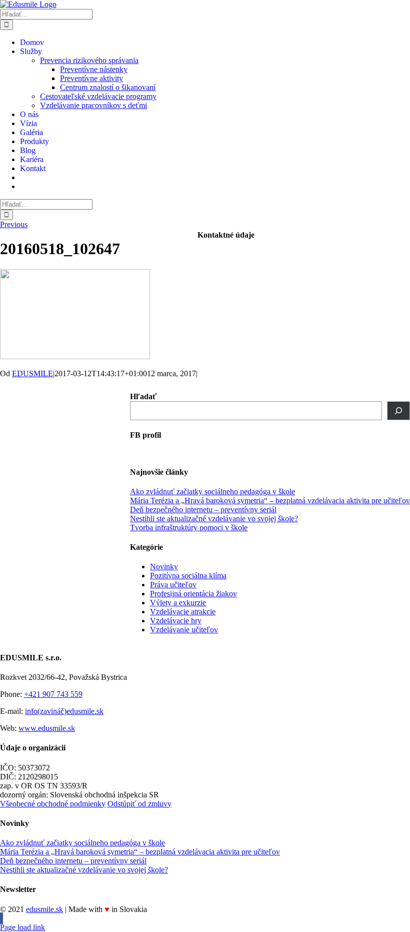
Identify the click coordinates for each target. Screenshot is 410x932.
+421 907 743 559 (53, 694)
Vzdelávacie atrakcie (183, 611)
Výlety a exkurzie (178, 602)
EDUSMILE (32, 373)
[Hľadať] (398, 410)
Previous (14, 224)
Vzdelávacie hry (176, 620)
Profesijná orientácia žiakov (193, 593)
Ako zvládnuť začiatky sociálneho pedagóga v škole (212, 491)
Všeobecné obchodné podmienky (53, 803)
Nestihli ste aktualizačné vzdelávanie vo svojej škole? (214, 518)
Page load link (22, 927)
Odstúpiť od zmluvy (140, 803)
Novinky (164, 566)
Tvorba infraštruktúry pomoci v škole (189, 527)
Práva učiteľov (173, 584)
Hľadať (143, 396)
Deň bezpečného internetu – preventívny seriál (203, 509)
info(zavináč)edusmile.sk (64, 711)
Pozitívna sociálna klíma (188, 575)
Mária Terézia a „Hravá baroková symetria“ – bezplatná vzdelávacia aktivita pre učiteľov (270, 500)
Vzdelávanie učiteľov (184, 629)
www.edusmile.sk (46, 728)
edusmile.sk (44, 909)
